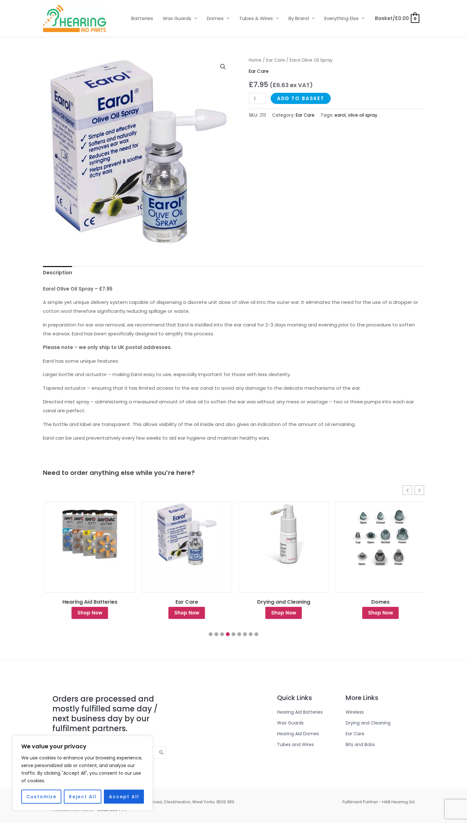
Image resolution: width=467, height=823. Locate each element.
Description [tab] (57, 272)
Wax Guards (177, 18)
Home (255, 60)
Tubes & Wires (256, 18)
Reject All (83, 796)
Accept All (124, 796)
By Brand (298, 18)
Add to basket (300, 98)
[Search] (161, 752)
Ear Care (275, 60)
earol (340, 115)
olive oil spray (362, 115)
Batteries (142, 18)
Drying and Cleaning (281, 602)
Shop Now (88, 612)
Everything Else (341, 18)
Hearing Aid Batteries (88, 602)
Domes (215, 18)
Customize (41, 796)
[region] (82, 773)
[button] (223, 66)
